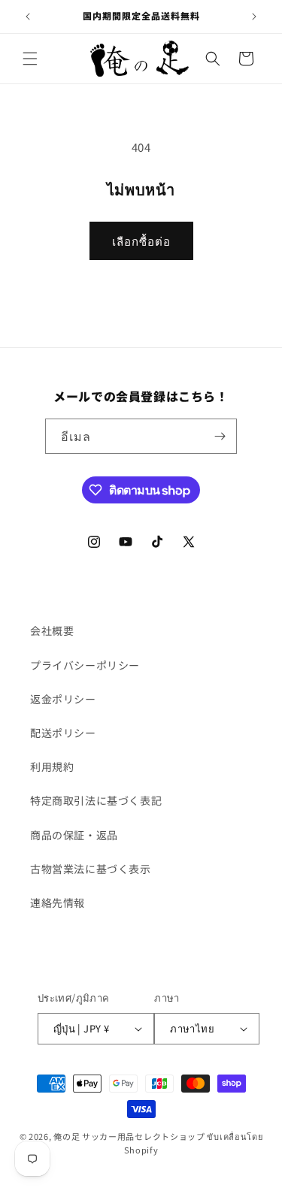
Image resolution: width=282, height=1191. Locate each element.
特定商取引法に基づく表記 (96, 800)
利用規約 (52, 766)
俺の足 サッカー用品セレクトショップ (129, 1136)
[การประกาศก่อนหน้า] (27, 16)
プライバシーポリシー (85, 665)
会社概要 (52, 630)
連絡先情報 (57, 902)
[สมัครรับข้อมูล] (219, 436)
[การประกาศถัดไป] (254, 16)
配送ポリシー (63, 732)
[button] (30, 58)
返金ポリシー (63, 698)
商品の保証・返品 (74, 834)
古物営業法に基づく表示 (90, 868)
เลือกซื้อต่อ (141, 241)
